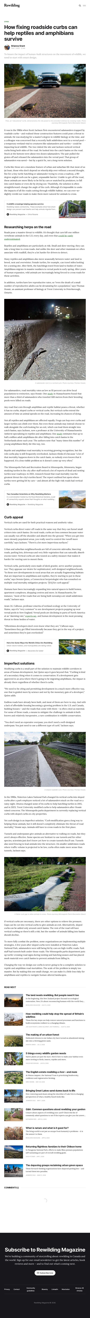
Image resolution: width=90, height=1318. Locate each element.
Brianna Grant (18, 46)
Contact (17, 1289)
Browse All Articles (79, 1289)
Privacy (7, 1289)
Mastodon (65, 1289)
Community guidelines (30, 1289)
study (50, 393)
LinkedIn (55, 1289)
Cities (6, 22)
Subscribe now (46, 1273)
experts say (30, 616)
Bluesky (45, 1289)
